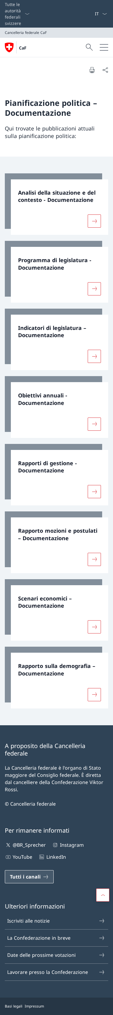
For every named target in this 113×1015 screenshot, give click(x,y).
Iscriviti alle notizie (28, 921)
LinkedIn (56, 857)
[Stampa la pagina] (92, 69)
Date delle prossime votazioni (41, 955)
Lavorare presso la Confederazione (47, 972)
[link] (56, 204)
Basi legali (13, 1006)
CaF (23, 48)
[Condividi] (105, 69)
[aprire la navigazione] (104, 47)
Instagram (71, 845)
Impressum (34, 1006)
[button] (102, 895)
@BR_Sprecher (29, 845)
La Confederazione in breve (39, 938)
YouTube (22, 857)
